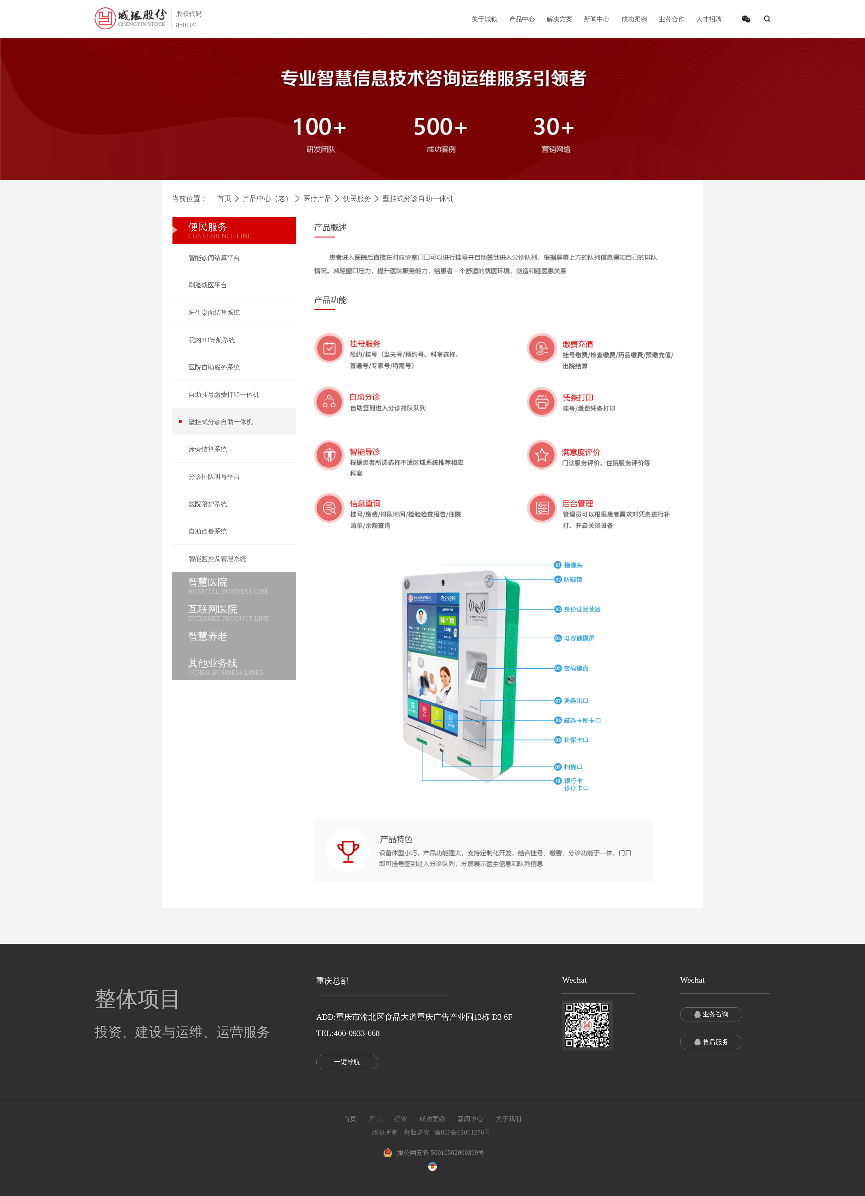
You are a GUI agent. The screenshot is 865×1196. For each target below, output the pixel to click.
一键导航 (347, 1061)
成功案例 (634, 19)
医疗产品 (317, 198)
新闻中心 (597, 19)
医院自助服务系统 (214, 367)
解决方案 (559, 19)
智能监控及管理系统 (217, 558)
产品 (375, 1118)
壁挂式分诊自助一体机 (221, 421)
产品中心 (522, 19)
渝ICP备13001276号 (462, 1132)
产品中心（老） (267, 198)
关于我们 (508, 1118)
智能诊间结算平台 (214, 257)
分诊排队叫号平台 (214, 476)
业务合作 (672, 19)
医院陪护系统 (208, 504)
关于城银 (484, 19)
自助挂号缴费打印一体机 (224, 394)
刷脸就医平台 (208, 285)
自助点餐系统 (208, 531)
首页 (224, 198)
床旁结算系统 (208, 449)
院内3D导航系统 (212, 339)
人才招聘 (709, 19)
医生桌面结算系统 (214, 312)
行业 (400, 1118)
